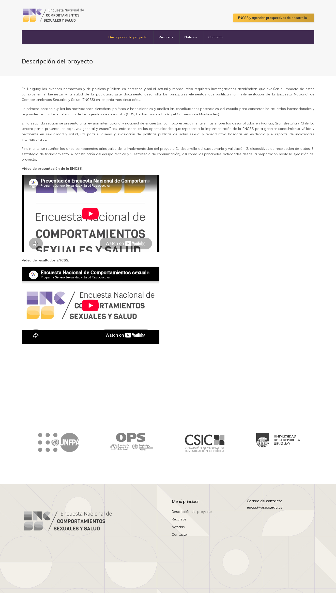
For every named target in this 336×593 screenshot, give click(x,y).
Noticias (190, 37)
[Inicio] (54, 15)
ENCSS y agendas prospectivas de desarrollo (272, 18)
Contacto (215, 37)
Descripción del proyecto (127, 37)
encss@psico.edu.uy (265, 507)
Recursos (166, 37)
